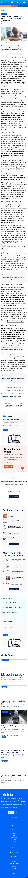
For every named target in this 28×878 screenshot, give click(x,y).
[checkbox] (3, 425)
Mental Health (13, 396)
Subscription (14, 837)
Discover (14, 825)
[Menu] (5, 2)
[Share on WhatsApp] (22, 57)
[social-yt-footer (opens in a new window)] (10, 852)
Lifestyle (3, 10)
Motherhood (5, 660)
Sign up (5, 430)
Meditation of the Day (12, 608)
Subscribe (5, 6)
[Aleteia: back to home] (14, 2)
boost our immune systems (16, 322)
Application (14, 833)
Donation (14, 839)
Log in (18, 491)
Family (4, 736)
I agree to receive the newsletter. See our (14, 426)
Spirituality (14, 824)
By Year (14, 847)
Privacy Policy (14, 871)
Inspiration (5, 712)
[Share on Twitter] (17, 57)
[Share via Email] (20, 57)
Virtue (19, 396)
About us (14, 861)
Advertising (14, 841)
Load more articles (14, 544)
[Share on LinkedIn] (15, 57)
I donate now (8, 466)
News (14, 820)
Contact (14, 868)
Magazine (14, 835)
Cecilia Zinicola (16, 23)
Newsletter (14, 831)
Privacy (14, 873)
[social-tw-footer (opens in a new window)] (15, 852)
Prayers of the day (10, 613)
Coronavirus (5, 396)
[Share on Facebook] (12, 57)
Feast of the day (9, 603)
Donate (13, 6)
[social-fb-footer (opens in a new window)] (12, 852)
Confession (5, 761)
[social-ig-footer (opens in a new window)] (17, 852)
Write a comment (14, 496)
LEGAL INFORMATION (14, 863)
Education (5, 687)
